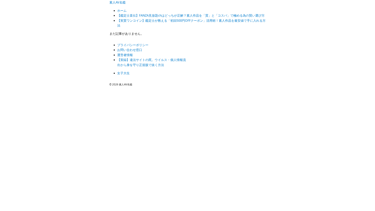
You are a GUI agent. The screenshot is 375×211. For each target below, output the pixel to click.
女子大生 (123, 73)
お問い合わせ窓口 (129, 50)
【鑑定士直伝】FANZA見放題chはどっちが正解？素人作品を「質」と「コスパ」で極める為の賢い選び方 (191, 15)
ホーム (122, 10)
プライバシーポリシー (132, 45)
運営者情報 (125, 55)
